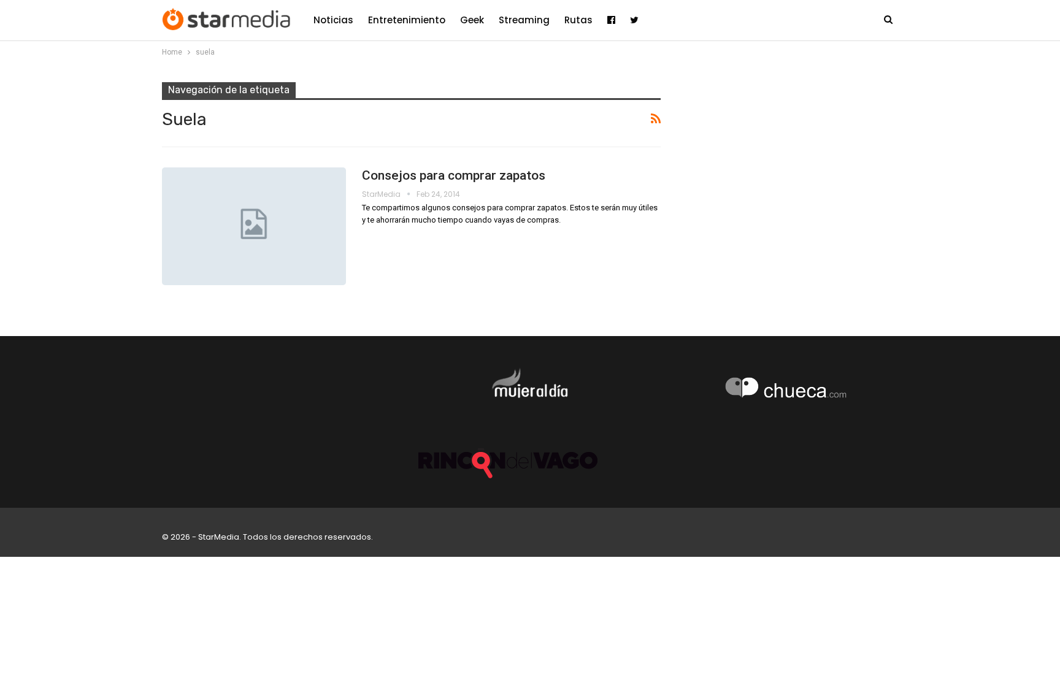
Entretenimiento (406, 19)
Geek (472, 19)
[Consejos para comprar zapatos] (254, 226)
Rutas (578, 19)
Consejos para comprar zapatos (453, 175)
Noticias (333, 19)
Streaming (524, 19)
